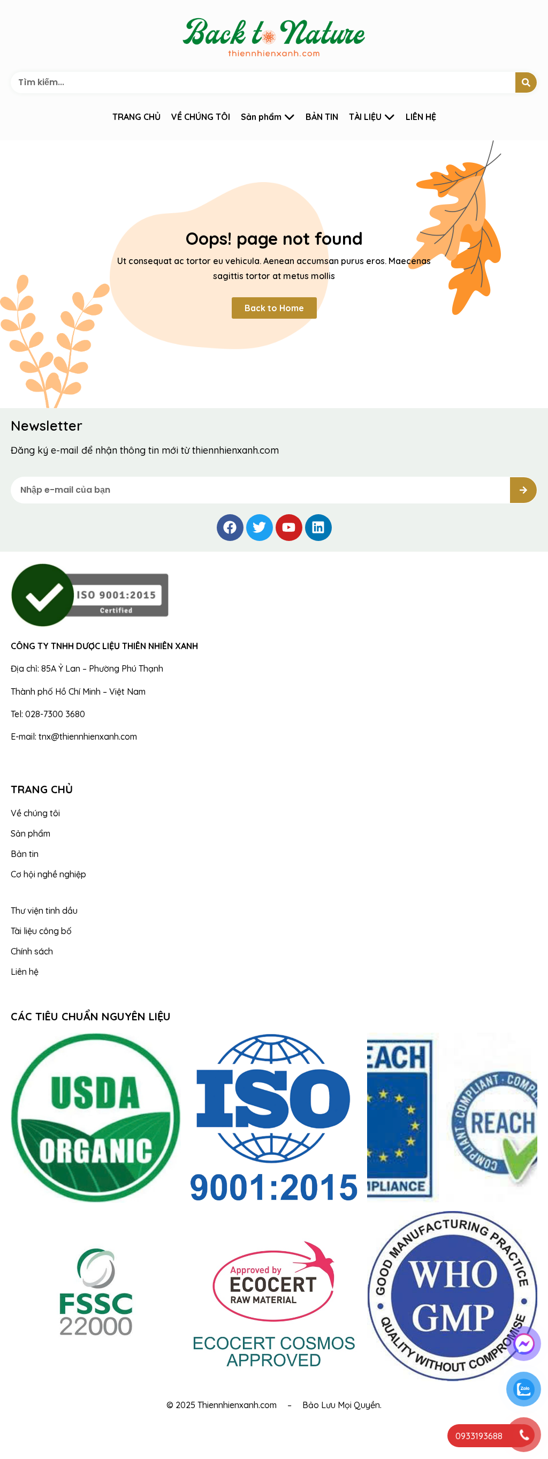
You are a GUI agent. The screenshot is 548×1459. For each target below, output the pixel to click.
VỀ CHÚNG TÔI (200, 116)
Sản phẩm (261, 116)
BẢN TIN (322, 116)
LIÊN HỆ (421, 116)
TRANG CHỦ (136, 116)
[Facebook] (230, 527)
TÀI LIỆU (365, 116)
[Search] (526, 82)
